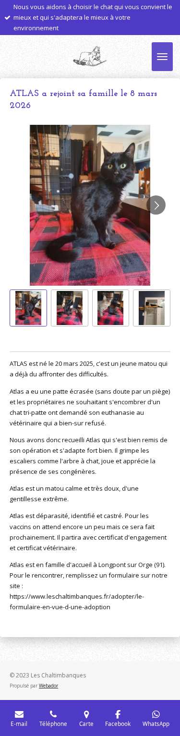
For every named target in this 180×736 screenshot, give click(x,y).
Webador (48, 685)
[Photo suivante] (156, 205)
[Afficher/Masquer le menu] (162, 56)
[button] (28, 308)
